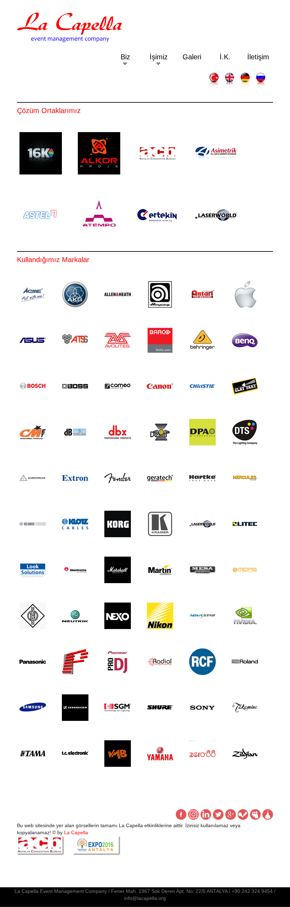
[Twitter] (218, 814)
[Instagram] (193, 814)
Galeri (191, 57)
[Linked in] (206, 814)
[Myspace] (255, 814)
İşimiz (159, 57)
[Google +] (230, 814)
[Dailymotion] (267, 814)
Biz (125, 57)
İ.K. (225, 57)
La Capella (76, 832)
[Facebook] (181, 814)
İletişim (258, 57)
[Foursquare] (243, 814)
